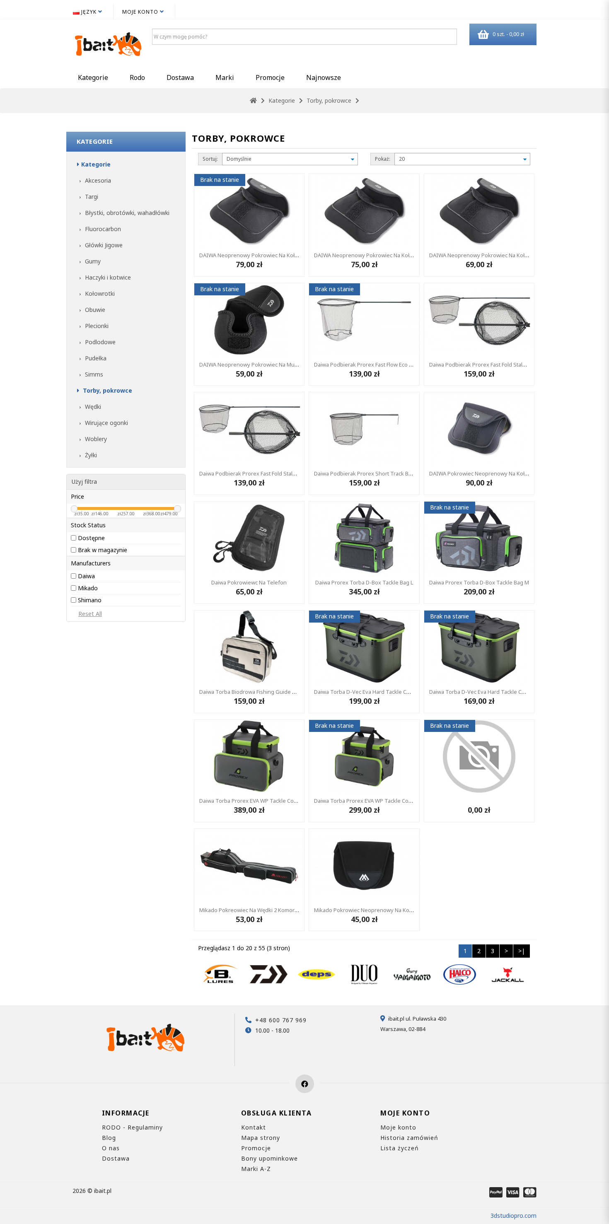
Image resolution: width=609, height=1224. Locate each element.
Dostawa (180, 77)
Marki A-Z (256, 1169)
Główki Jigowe (103, 245)
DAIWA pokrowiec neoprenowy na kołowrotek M (490, 473)
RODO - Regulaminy (132, 1127)
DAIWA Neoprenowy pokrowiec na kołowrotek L (259, 255)
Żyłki (90, 455)
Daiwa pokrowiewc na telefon (249, 582)
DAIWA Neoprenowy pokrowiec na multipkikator (259, 364)
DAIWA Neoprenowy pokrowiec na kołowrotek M (375, 255)
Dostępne (91, 538)
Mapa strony (260, 1138)
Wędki (92, 406)
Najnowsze (323, 77)
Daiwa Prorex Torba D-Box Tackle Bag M (479, 582)
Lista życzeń (399, 1148)
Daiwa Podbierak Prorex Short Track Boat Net (370, 473)
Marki (224, 77)
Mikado (88, 588)
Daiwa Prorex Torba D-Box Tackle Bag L (364, 582)
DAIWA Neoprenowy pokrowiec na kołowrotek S (489, 255)
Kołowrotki (99, 293)
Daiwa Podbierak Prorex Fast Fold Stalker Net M (258, 473)
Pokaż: (382, 158)
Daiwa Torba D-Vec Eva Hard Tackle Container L (372, 691)
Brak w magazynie (102, 550)
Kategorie (93, 77)
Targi (90, 196)
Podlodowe (99, 342)
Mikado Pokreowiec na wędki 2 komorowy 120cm (260, 910)
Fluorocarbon (102, 229)
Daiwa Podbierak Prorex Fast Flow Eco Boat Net (372, 364)
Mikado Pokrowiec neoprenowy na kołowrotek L (374, 910)
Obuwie (94, 310)
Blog (109, 1138)
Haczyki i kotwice (107, 277)
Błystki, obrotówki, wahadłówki (126, 213)
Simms (93, 374)
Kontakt (253, 1127)
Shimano (90, 600)
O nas (111, 1148)
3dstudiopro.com (513, 1215)
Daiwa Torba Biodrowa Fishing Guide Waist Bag (258, 691)
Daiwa (86, 576)
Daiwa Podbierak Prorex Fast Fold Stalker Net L (486, 364)
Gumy (92, 261)
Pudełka (94, 358)
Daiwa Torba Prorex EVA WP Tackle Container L (257, 800)
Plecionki (96, 326)
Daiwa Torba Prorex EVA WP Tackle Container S (372, 800)
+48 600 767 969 (281, 1020)
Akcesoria (97, 180)
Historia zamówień (409, 1138)
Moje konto (398, 1127)
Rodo (137, 77)
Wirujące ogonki (105, 423)
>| (521, 951)
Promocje (270, 77)
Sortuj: (210, 158)
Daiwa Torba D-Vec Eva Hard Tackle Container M (489, 691)
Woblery (95, 439)
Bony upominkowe (269, 1158)
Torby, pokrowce (329, 100)
